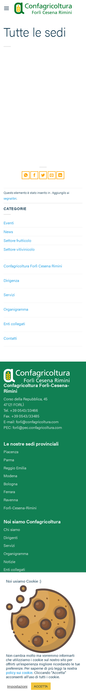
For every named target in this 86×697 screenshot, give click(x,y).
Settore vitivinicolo (19, 249)
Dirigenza (11, 280)
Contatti (10, 338)
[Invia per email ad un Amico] (52, 175)
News (8, 231)
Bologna (10, 483)
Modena (10, 475)
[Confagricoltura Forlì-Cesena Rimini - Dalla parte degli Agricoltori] (43, 8)
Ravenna (11, 499)
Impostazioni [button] (17, 686)
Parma (9, 459)
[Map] (43, 109)
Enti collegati (14, 323)
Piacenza (11, 451)
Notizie (9, 561)
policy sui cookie (19, 672)
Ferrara (9, 491)
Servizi (9, 294)
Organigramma (16, 309)
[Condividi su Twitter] (43, 175)
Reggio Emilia (15, 468)
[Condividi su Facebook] (34, 175)
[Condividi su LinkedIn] (60, 175)
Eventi (9, 223)
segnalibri (10, 198)
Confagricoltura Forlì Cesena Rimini (33, 266)
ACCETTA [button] (41, 686)
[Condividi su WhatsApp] (26, 175)
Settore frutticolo (17, 240)
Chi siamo (12, 529)
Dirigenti (11, 537)
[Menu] (6, 8)
